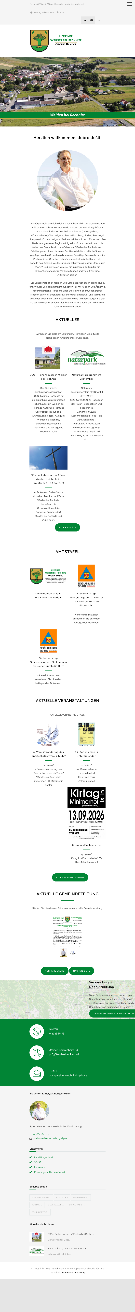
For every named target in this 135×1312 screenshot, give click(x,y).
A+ (84, 20)
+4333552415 (39, 4)
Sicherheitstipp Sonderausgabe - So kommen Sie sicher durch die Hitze (48, 662)
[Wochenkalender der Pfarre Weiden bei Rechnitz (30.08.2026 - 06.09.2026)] (48, 458)
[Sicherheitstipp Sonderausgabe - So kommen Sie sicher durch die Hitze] (48, 641)
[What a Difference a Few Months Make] (36, 1236)
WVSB (37, 1162)
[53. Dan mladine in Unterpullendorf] (87, 734)
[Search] (99, 20)
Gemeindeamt (81, 1197)
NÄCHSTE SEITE (81, 971)
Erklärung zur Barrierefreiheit (49, 1172)
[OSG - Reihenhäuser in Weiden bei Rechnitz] (48, 357)
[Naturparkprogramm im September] (87, 357)
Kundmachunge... (41, 1197)
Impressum (40, 1167)
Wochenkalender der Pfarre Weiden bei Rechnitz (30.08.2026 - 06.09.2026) (48, 479)
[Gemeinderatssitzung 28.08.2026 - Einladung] (48, 576)
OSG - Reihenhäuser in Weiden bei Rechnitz (71, 1234)
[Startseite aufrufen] (55, 41)
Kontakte (37, 1205)
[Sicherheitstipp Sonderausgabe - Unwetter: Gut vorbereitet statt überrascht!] (87, 576)
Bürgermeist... (77, 1205)
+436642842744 (41, 1134)
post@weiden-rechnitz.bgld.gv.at (67, 4)
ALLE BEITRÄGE (67, 527)
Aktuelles (62, 1197)
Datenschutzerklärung (73, 1272)
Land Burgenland (43, 1157)
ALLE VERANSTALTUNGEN (70, 877)
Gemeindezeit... (40, 1212)
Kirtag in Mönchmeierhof (86, 845)
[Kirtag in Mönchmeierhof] (87, 813)
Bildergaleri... (56, 1205)
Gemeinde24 (57, 1268)
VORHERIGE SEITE (54, 971)
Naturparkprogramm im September (67, 1248)
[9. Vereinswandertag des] (48, 734)
